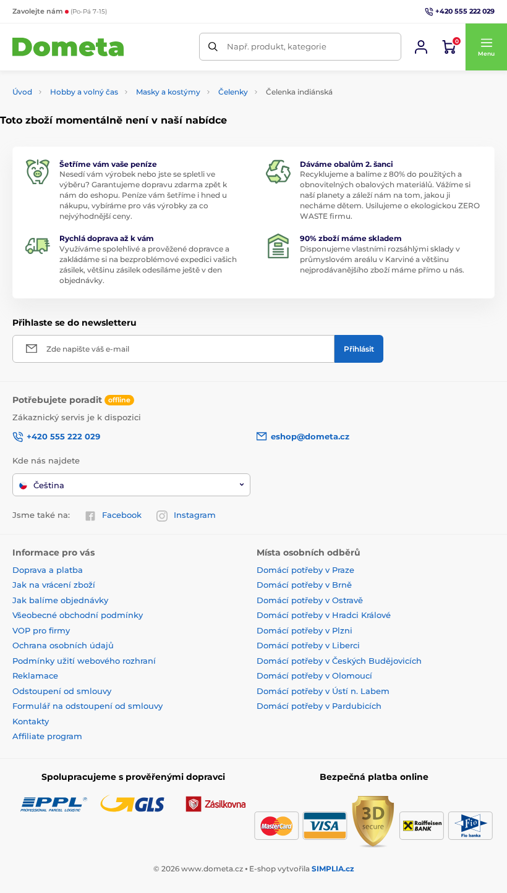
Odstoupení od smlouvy (61, 691)
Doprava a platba (47, 570)
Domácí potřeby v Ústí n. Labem (323, 691)
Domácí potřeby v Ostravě (310, 600)
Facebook (122, 515)
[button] (486, 46)
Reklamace (35, 675)
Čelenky (233, 91)
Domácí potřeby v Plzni (304, 630)
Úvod (22, 91)
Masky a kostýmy (168, 91)
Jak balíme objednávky (60, 600)
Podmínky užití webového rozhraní (84, 661)
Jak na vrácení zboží (53, 585)
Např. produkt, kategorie (276, 46)
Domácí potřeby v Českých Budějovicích (339, 661)
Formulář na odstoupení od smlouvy (87, 706)
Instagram (195, 515)
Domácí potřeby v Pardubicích (319, 706)
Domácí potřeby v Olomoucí (314, 675)
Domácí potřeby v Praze (305, 570)
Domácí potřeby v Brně (304, 585)
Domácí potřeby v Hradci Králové (324, 615)
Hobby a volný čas (84, 91)
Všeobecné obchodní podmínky (77, 615)
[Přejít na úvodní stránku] (68, 47)
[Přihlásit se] (421, 47)
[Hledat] (213, 47)
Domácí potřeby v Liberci (308, 645)
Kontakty (30, 721)
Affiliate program (47, 736)
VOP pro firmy (41, 630)
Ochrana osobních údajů (63, 645)
